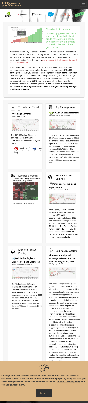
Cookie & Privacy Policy (68, 381)
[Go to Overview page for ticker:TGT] (16, 148)
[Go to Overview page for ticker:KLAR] (22, 148)
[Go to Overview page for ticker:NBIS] (16, 152)
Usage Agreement (15, 384)
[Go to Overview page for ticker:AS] (51, 183)
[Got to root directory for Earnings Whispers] (11, 4)
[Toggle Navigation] (83, 4)
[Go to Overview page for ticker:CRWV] (40, 148)
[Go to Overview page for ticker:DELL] (13, 258)
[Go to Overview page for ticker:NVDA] (51, 112)
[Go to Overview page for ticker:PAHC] (34, 148)
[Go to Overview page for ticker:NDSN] (28, 148)
